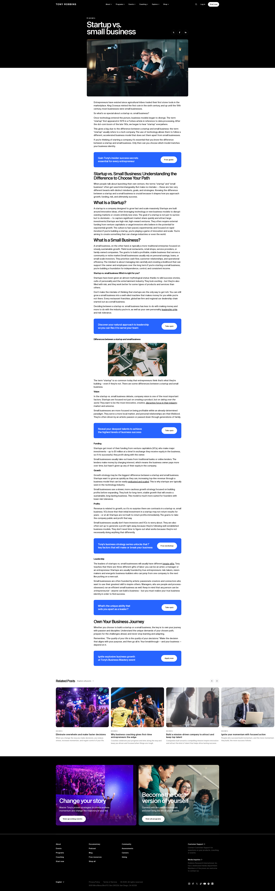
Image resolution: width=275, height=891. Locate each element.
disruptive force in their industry (161, 403)
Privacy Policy (94, 882)
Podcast (92, 848)
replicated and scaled (138, 481)
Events (59, 848)
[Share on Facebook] (179, 32)
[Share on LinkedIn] (185, 32)
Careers (125, 853)
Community (126, 844)
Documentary (94, 844)
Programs (60, 853)
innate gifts (168, 563)
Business (92, 18)
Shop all (92, 861)
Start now (60, 861)
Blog (90, 853)
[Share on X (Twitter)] (173, 32)
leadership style (169, 309)
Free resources (95, 857)
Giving (124, 857)
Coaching (60, 857)
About (58, 844)
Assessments (127, 848)
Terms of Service (110, 882)
